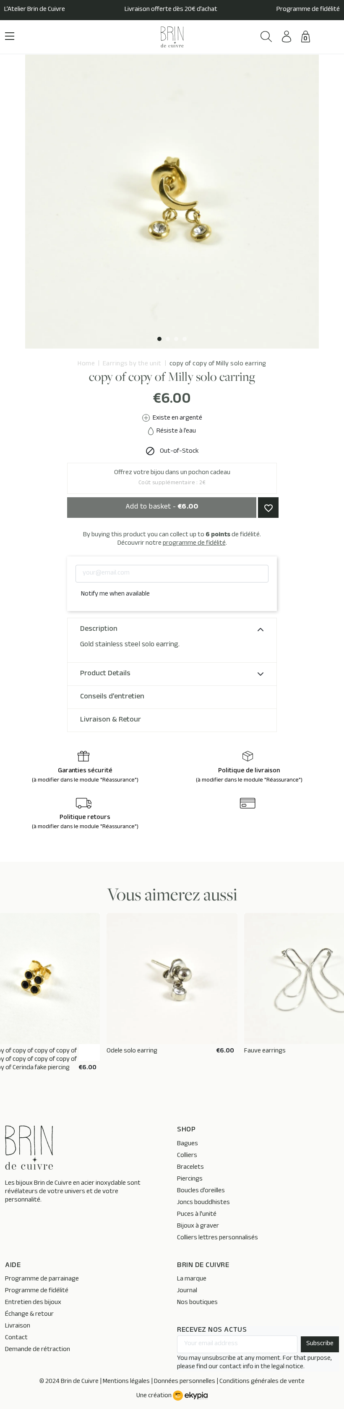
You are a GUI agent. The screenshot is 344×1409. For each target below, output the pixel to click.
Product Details (105, 674)
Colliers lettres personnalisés (217, 1238)
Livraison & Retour (110, 720)
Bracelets (190, 1167)
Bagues (187, 1144)
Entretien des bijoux (33, 1303)
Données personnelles (184, 1382)
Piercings (190, 1179)
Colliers (187, 1156)
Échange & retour (29, 1314)
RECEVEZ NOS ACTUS (212, 1331)
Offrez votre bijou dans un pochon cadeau (172, 477)
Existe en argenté (176, 418)
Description (98, 629)
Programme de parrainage (42, 1279)
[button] (266, 37)
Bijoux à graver (198, 1226)
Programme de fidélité (308, 10)
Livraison (17, 1326)
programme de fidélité (194, 543)
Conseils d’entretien (112, 697)
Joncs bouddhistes (203, 1203)
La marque (191, 1279)
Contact (16, 1338)
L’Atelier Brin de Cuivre (34, 10)
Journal (187, 1291)
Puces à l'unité (196, 1214)
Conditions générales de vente (262, 1382)
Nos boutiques (197, 1303)
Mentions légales (126, 1382)
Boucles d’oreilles (201, 1191)
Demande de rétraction (37, 1350)
